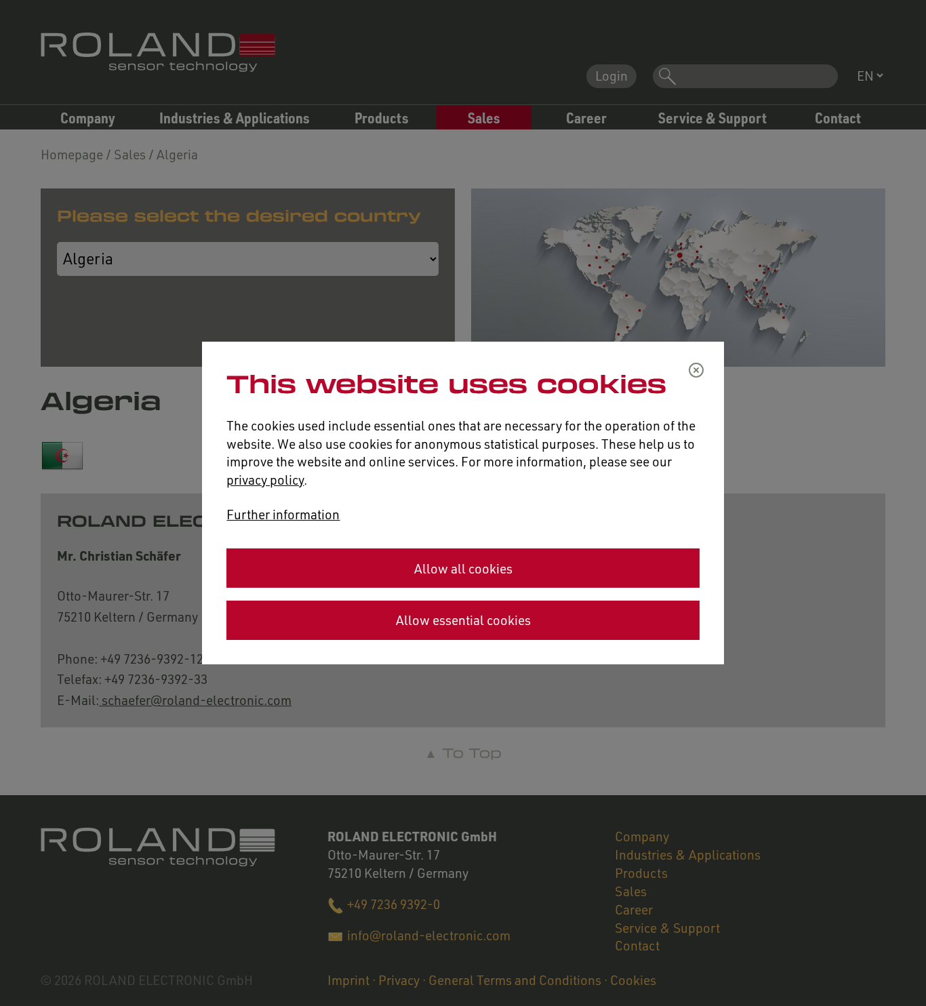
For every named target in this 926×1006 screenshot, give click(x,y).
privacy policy (265, 479)
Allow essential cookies (463, 619)
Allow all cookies (463, 568)
